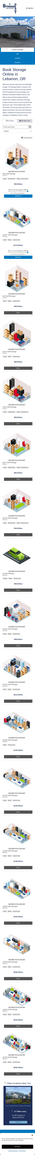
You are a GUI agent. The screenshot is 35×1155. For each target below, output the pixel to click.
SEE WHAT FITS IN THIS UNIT (16, 171)
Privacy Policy (22, 1151)
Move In (18, 196)
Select (18, 1122)
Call (18, 313)
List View (11, 120)
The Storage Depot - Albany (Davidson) (18, 1106)
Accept (17, 1146)
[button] (32, 1135)
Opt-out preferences (13, 1151)
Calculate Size (27, 137)
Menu (30, 8)
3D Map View (25, 120)
